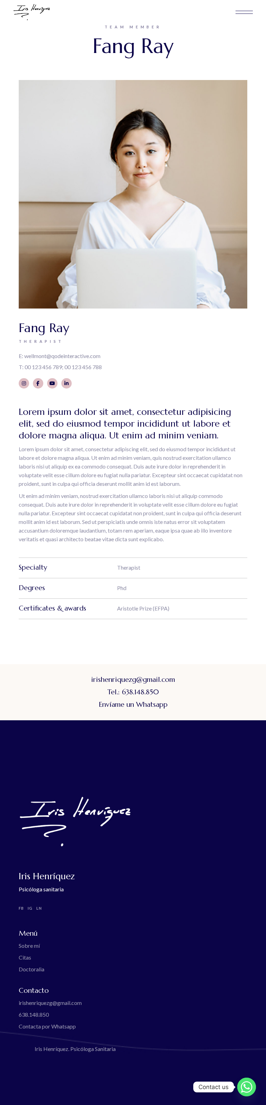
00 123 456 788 (83, 367)
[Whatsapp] (246, 1087)
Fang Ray (44, 328)
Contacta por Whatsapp (47, 1026)
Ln (39, 908)
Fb (21, 908)
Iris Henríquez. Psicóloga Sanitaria (75, 1048)
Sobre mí (29, 945)
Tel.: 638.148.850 (133, 692)
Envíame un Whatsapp (133, 704)
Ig (30, 908)
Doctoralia (31, 969)
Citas (25, 957)
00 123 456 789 (43, 367)
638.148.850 (34, 1014)
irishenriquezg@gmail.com (133, 679)
